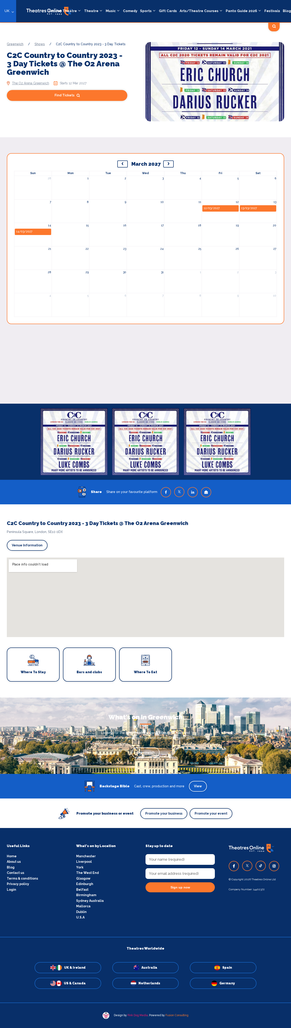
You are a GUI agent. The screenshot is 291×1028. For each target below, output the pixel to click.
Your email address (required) (130, 502)
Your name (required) (123, 527)
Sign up (146, 555)
